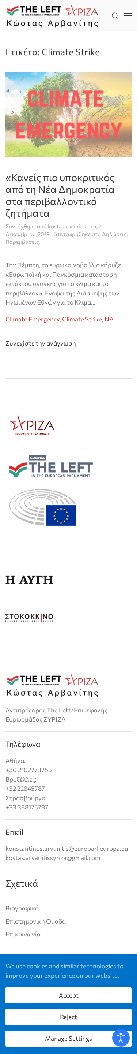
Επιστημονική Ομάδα (35, 921)
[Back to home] (52, 15)
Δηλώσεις (114, 234)
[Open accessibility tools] (121, 1038)
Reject (68, 1017)
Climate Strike (82, 319)
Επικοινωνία (23, 934)
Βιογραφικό (22, 908)
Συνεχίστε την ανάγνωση (40, 343)
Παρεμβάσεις (22, 241)
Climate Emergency (32, 319)
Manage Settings (68, 1038)
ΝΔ (109, 319)
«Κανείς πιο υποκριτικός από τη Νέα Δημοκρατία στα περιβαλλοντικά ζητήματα (60, 195)
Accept (69, 995)
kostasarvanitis (67, 226)
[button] (115, 15)
